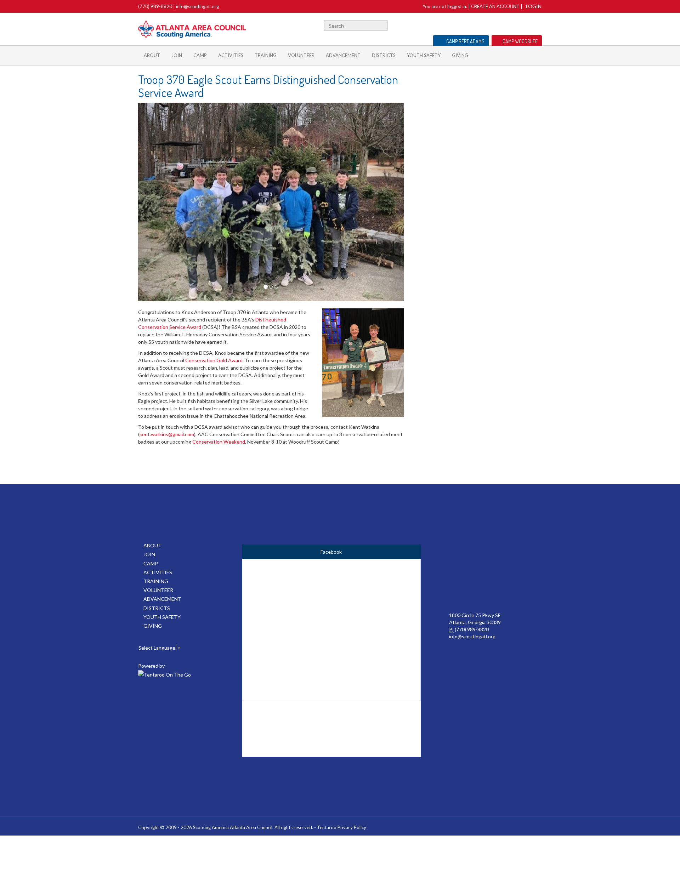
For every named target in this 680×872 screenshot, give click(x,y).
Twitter (506, 24)
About (152, 55)
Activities (230, 55)
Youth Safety (424, 55)
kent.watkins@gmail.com (167, 434)
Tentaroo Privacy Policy (341, 827)
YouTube (526, 24)
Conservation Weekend (218, 442)
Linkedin (516, 24)
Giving (460, 55)
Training (266, 55)
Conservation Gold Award (214, 360)
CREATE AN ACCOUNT (495, 6)
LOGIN (534, 6)
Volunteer (301, 55)
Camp (200, 55)
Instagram (538, 24)
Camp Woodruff (520, 41)
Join (176, 55)
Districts (384, 55)
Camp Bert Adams (465, 41)
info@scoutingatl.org (197, 6)
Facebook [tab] (331, 552)
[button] (158, 202)
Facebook (497, 24)
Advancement (343, 55)
